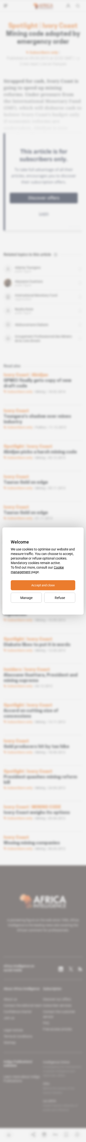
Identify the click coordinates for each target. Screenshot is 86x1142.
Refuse (60, 598)
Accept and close (43, 585)
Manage (26, 598)
